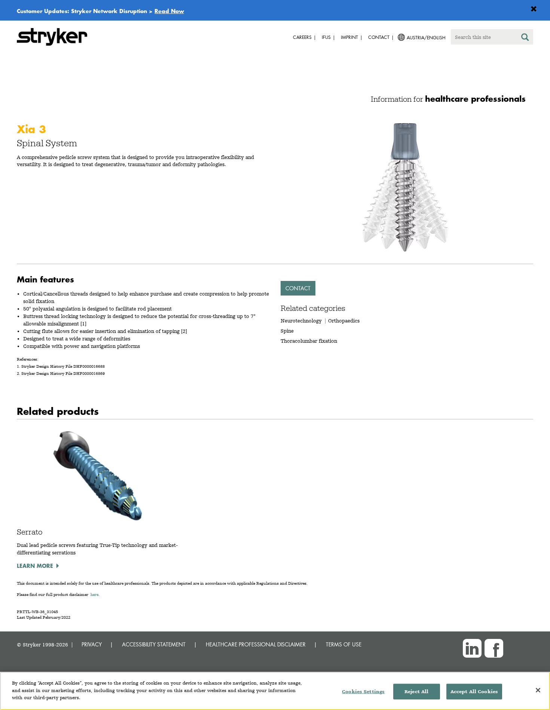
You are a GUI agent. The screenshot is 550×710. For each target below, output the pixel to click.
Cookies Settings (363, 691)
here (94, 594)
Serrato (29, 531)
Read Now (169, 11)
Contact (298, 288)
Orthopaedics (344, 321)
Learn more (35, 565)
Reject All (416, 691)
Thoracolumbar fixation (309, 341)
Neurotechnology (301, 321)
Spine (287, 331)
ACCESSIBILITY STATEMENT (154, 644)
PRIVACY (92, 644)
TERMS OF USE (343, 644)
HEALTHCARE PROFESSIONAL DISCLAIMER (256, 644)
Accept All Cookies (474, 691)
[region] (275, 691)
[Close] (538, 690)
